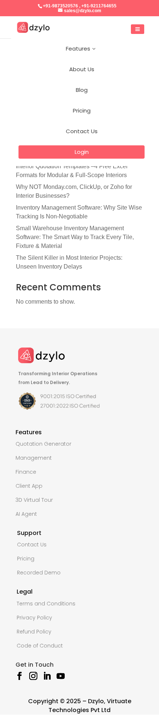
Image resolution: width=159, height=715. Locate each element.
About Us (81, 69)
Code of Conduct (40, 645)
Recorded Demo (39, 572)
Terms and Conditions (46, 603)
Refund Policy (34, 631)
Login (82, 152)
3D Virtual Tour (34, 500)
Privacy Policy (34, 617)
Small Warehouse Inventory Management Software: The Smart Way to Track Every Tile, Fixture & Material (75, 237)
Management (34, 458)
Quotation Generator (43, 444)
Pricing (82, 110)
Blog (82, 90)
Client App (29, 486)
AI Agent (26, 514)
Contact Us (82, 131)
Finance (26, 472)
